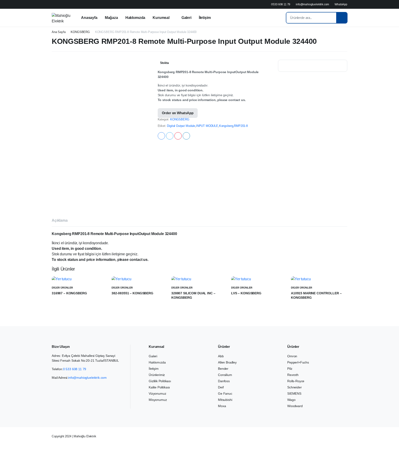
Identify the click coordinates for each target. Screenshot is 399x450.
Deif (221, 387)
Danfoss (224, 381)
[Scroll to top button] (388, 439)
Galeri (186, 18)
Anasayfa (89, 18)
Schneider (294, 387)
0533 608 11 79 (280, 4)
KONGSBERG (80, 31)
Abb (221, 356)
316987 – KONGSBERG (69, 293)
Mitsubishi (225, 400)
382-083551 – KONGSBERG (132, 293)
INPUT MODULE (207, 125)
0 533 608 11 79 (74, 369)
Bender (223, 368)
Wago (291, 400)
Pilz (289, 368)
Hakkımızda (135, 18)
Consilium (225, 375)
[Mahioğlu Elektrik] (61, 18)
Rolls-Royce (295, 381)
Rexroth (293, 375)
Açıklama (60, 220)
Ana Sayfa (59, 31)
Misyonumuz (158, 400)
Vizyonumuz (157, 393)
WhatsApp (341, 4)
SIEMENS (294, 393)
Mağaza (111, 18)
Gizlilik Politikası (160, 381)
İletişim (205, 18)
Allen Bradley (227, 362)
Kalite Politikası (159, 387)
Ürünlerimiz (157, 375)
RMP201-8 (241, 125)
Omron (292, 356)
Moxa (222, 406)
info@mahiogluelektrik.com (312, 4)
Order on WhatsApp (177, 113)
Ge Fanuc (225, 393)
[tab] (60, 221)
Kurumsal (161, 18)
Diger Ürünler (62, 287)
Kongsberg (226, 125)
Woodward (295, 406)
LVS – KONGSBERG (246, 293)
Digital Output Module (181, 125)
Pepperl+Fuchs (298, 362)
